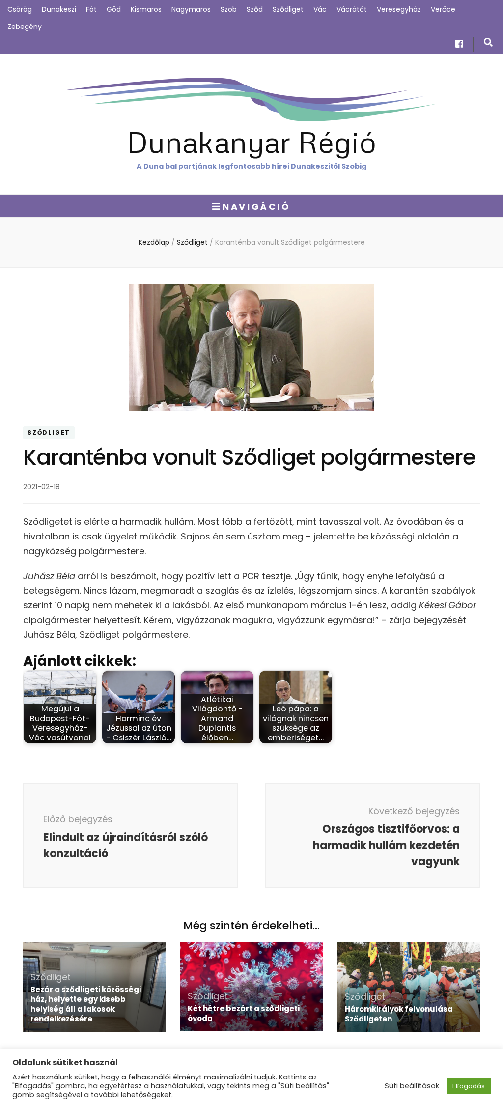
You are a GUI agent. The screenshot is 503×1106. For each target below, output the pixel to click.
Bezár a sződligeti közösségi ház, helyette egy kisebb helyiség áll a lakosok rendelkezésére (85, 1004)
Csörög (19, 9)
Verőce (443, 9)
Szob (229, 9)
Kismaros (146, 9)
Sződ (255, 9)
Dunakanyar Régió (251, 141)
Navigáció (256, 206)
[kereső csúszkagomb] (488, 42)
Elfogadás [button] (468, 1086)
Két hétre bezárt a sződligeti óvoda (244, 1013)
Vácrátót (351, 9)
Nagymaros (191, 9)
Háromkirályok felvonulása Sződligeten (399, 1014)
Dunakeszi (59, 9)
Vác (320, 9)
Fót (91, 9)
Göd (114, 9)
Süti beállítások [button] (412, 1085)
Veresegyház (399, 9)
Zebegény (24, 26)
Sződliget (288, 9)
